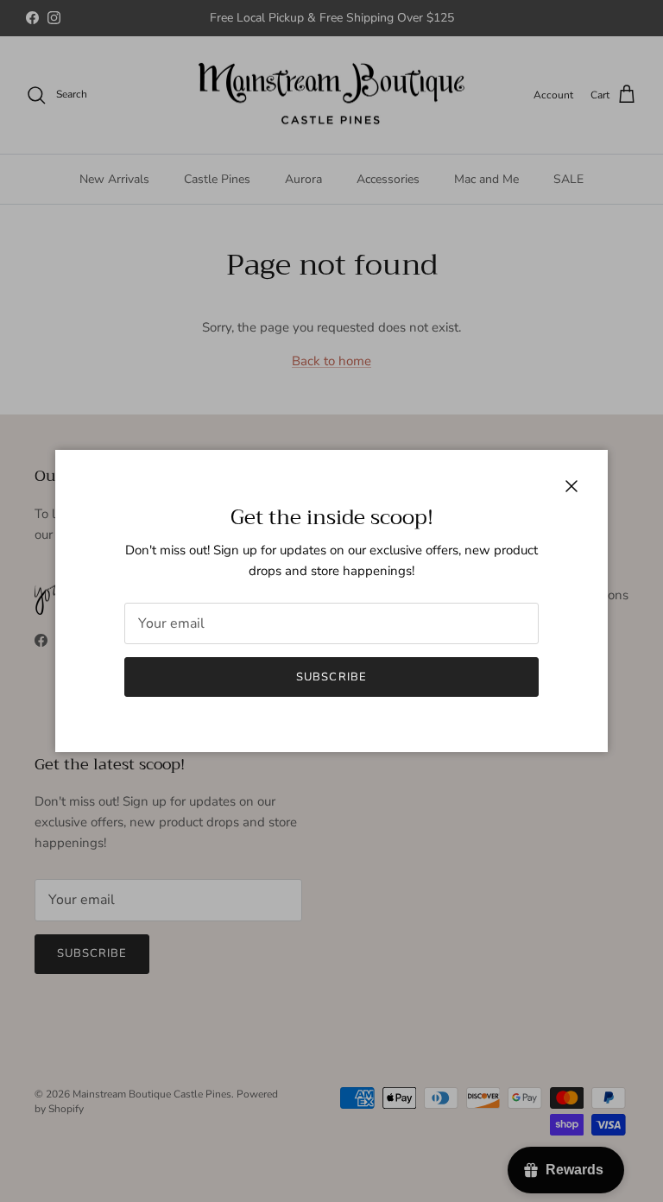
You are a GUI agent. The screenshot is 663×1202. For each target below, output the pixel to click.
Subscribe (331, 677)
